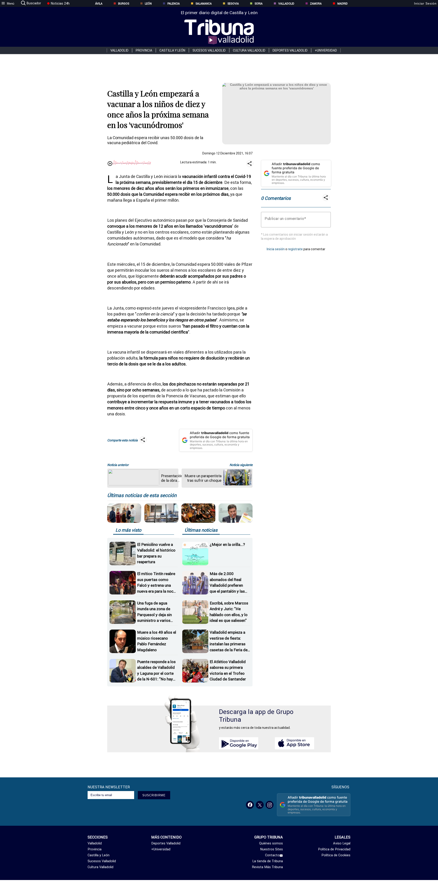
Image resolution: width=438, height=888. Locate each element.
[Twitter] (260, 805)
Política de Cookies (335, 855)
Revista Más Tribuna (267, 867)
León (148, 3)
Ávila (98, 3)
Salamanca (204, 3)
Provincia (144, 50)
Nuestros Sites (271, 849)
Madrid (342, 3)
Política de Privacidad (334, 849)
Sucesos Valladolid (209, 50)
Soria (259, 3)
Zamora (316, 3)
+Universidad (326, 50)
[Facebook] (250, 805)
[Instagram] (270, 805)
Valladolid (286, 3)
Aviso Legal (341, 843)
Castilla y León (172, 50)
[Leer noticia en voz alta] (110, 164)
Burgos (123, 3)
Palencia (173, 3)
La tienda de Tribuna (267, 861)
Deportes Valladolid (290, 50)
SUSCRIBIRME (154, 795)
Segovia (233, 3)
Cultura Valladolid (249, 50)
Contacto (272, 855)
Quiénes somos (271, 843)
